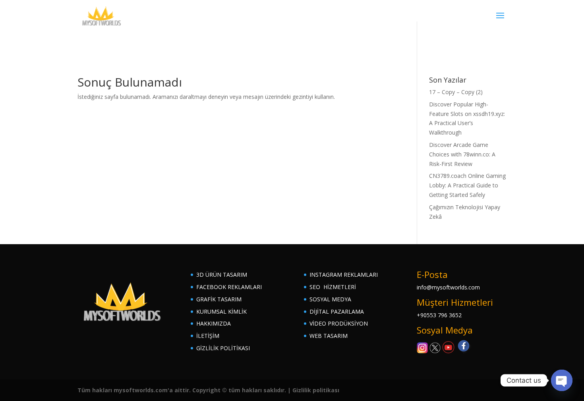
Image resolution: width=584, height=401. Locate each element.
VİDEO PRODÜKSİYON (338, 323)
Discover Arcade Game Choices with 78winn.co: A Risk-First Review (462, 154)
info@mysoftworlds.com (448, 287)
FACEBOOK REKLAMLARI (229, 287)
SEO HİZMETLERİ (332, 287)
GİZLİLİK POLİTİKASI (223, 348)
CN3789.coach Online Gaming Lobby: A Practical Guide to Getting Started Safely (467, 185)
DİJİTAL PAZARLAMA (336, 311)
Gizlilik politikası (315, 390)
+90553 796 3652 (439, 315)
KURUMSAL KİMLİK (221, 311)
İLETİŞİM (207, 335)
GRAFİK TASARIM (219, 299)
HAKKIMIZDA (213, 323)
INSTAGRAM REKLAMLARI (343, 274)
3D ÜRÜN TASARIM (221, 274)
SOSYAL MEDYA (330, 299)
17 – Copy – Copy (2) (456, 92)
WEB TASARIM (328, 335)
